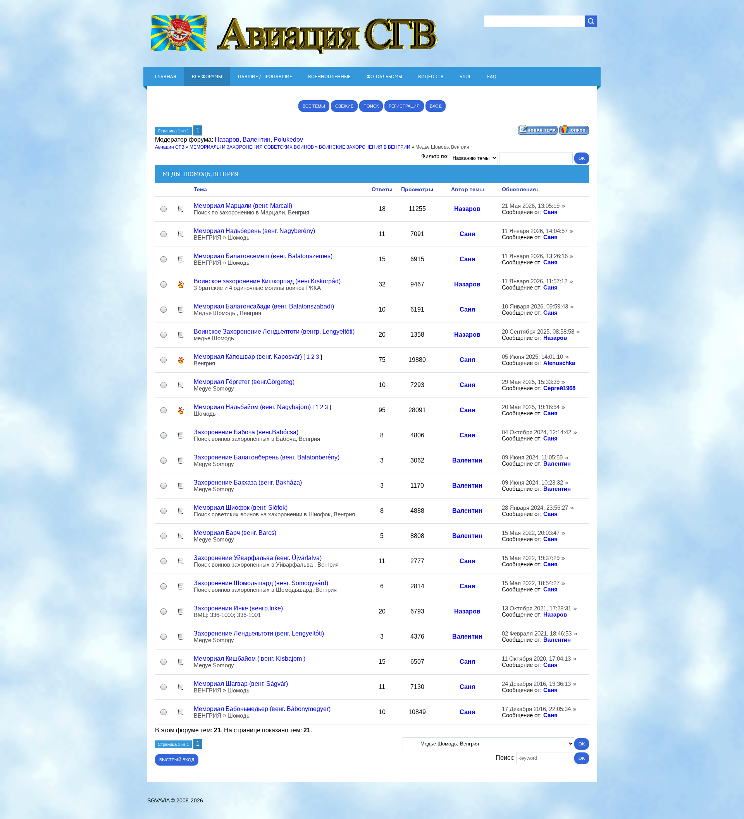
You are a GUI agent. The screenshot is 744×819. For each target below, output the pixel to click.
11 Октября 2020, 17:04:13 (536, 659)
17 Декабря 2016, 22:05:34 (536, 709)
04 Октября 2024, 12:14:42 (536, 432)
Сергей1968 (559, 388)
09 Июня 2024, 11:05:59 (532, 457)
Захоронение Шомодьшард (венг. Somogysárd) (261, 583)
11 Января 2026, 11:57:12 (534, 281)
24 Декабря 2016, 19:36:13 (536, 684)
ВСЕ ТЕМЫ (314, 106)
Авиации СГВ (169, 147)
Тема (200, 189)
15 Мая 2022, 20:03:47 (531, 533)
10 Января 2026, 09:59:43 (535, 306)
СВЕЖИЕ (344, 106)
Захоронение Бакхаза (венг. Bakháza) (248, 482)
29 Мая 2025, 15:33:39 (531, 382)
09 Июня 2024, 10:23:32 (532, 483)
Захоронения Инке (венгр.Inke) (238, 608)
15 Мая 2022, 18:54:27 (531, 583)
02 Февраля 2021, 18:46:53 (537, 634)
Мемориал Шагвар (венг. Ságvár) (241, 683)
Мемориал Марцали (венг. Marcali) (243, 205)
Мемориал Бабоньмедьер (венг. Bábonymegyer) (262, 709)
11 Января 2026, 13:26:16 (535, 256)
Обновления (519, 189)
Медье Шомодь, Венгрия (442, 147)
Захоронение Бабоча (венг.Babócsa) (246, 432)
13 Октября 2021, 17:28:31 (536, 608)
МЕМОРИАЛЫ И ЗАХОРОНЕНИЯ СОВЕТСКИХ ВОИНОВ (251, 147)
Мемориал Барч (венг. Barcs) (235, 532)
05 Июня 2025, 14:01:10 (532, 357)
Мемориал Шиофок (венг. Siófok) (241, 507)
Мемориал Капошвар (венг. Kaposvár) (248, 356)
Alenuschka (559, 363)
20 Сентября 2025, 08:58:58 (538, 332)
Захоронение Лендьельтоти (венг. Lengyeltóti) (259, 633)
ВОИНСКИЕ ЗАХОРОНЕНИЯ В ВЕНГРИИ (364, 147)
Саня (550, 212)
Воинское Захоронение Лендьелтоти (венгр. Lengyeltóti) (274, 331)
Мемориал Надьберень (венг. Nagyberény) (254, 231)
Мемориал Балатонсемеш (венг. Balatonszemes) (263, 256)
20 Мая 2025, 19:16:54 (531, 407)
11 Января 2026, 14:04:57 (535, 231)
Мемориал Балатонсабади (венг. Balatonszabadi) (264, 306)
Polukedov (288, 139)
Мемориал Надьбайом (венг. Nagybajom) (252, 407)
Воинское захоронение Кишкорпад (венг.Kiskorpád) (267, 281)
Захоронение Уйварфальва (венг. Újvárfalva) (258, 558)
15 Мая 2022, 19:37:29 (531, 558)
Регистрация (404, 106)
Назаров (227, 139)
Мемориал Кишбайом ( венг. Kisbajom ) (249, 658)
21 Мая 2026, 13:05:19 (531, 206)
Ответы (382, 189)
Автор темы (467, 189)
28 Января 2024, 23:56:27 (535, 508)
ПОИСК (371, 106)
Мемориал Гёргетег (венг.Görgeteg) (244, 382)
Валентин (256, 139)
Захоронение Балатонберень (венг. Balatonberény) (266, 457)
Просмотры (417, 189)
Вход (435, 106)
